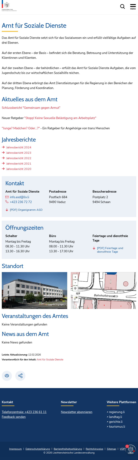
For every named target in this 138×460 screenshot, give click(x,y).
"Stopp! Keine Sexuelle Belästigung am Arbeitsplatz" (60, 118)
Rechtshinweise (94, 449)
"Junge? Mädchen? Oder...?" (21, 128)
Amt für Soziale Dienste (50, 359)
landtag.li (115, 417)
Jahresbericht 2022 (18, 158)
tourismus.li (117, 427)
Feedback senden (14, 417)
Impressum (15, 449)
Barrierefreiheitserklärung (68, 449)
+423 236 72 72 (21, 202)
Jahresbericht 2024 (18, 147)
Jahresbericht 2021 (18, 164)
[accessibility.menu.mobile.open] (133, 7)
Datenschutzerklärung (38, 449)
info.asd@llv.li (19, 197)
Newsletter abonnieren (76, 412)
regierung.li (117, 412)
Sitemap (111, 449)
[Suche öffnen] (122, 7)
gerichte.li (116, 422)
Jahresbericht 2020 (18, 169)
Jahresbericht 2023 (18, 153)
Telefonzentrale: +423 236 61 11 (24, 412)
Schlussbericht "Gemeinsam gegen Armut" (31, 108)
